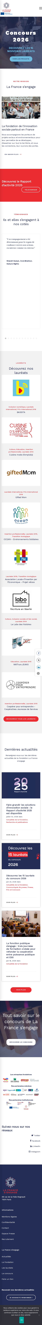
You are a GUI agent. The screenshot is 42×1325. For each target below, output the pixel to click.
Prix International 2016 (27, 409)
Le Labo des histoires (21, 624)
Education (20, 449)
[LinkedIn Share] (39, 667)
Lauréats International (13, 492)
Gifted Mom (21, 497)
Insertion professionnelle (15, 534)
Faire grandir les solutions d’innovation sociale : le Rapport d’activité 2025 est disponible (20, 809)
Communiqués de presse (16, 887)
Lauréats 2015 (31, 534)
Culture (12, 449)
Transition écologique (21, 536)
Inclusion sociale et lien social (24, 619)
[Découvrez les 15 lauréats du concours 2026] (21, 844)
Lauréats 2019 (11, 576)
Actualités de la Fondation (17, 820)
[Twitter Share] (39, 660)
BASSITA (21, 412)
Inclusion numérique (17, 407)
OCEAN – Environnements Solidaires (21, 539)
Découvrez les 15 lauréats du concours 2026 (20, 877)
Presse (30, 887)
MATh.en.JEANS (21, 664)
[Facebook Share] (39, 653)
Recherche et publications (17, 822)
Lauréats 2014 (27, 452)
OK (22, 1320)
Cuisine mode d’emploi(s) (21, 454)
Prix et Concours (13, 890)
